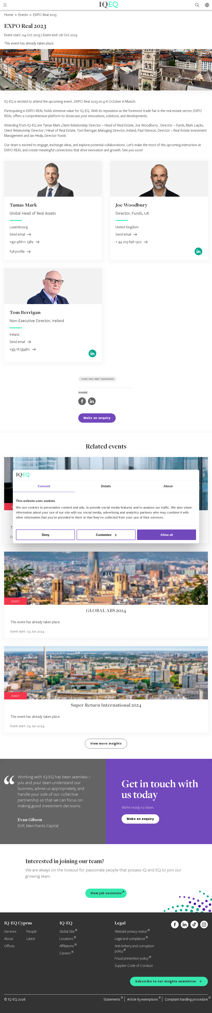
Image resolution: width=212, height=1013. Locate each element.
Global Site (67, 932)
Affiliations (66, 946)
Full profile (17, 251)
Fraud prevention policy (131, 958)
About (8, 939)
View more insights (106, 743)
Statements (112, 999)
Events (23, 14)
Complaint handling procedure (186, 999)
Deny (45, 535)
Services (10, 932)
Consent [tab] (44, 486)
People (31, 932)
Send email (18, 234)
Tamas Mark (23, 205)
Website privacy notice (131, 932)
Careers (65, 953)
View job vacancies (106, 893)
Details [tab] (106, 486)
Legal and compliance (130, 939)
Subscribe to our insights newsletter (165, 981)
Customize (103, 535)
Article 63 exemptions (142, 999)
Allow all (166, 535)
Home (8, 14)
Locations (66, 939)
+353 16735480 (20, 349)
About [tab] (168, 486)
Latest (30, 939)
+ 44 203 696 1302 (129, 241)
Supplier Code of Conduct (134, 966)
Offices (9, 946)
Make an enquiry (97, 418)
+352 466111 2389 (22, 241)
